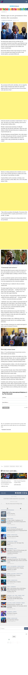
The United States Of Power (12, 619)
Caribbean (4, 12)
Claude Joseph (12, 466)
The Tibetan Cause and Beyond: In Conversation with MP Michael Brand (15, 597)
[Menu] (26, 1)
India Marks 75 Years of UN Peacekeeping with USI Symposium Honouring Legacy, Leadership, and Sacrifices (17, 552)
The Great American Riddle (12, 536)
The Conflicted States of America (14, 581)
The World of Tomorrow (12, 613)
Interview (9, 595)
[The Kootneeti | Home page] (2, 2)
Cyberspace (13, 586)
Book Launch (10, 518)
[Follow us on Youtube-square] (24, 493)
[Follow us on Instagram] (22, 493)
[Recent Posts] (7, 508)
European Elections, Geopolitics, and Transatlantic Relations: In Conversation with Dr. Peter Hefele (17, 606)
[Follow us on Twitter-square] (18, 493)
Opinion (8, 512)
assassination (6, 466)
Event (8, 527)
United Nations (20, 566)
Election (17, 466)
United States (14, 534)
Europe (13, 602)
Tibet (23, 595)
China (16, 595)
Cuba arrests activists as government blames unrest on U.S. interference (6, 482)
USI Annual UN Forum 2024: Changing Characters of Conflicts (15, 568)
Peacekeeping (13, 527)
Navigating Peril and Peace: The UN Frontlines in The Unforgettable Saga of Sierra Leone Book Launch (17, 560)
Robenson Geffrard (7, 20)
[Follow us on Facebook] (16, 493)
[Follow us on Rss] (26, 493)
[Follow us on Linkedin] (20, 493)
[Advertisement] (14, 70)
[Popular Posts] (20, 508)
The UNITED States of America (13, 575)
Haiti (21, 466)
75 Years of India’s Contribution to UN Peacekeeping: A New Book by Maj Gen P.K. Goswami (16, 521)
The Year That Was (11, 513)
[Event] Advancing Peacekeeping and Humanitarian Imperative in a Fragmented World (17, 529)
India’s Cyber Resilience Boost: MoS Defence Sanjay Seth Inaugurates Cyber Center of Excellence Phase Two (16, 590)
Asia (13, 595)
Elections (13, 573)
